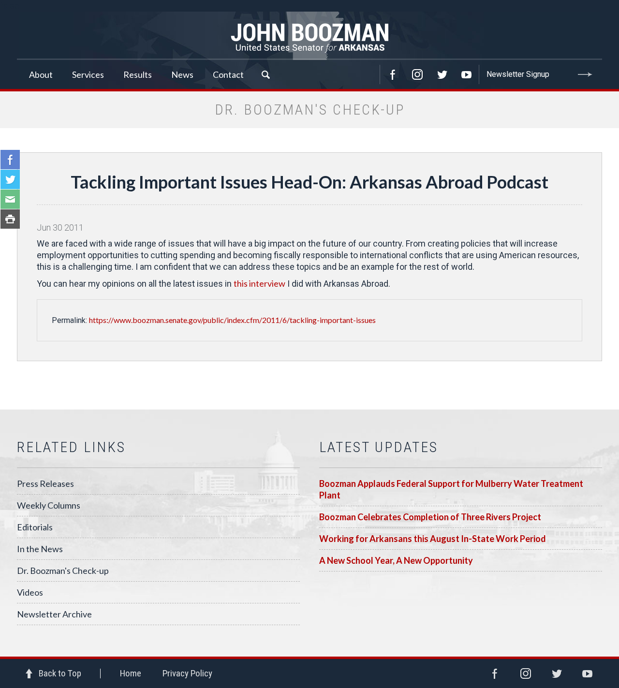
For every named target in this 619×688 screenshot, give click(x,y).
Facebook (393, 74)
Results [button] (137, 74)
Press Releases (45, 483)
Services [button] (88, 74)
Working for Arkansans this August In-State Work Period (432, 538)
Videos (30, 592)
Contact (228, 74)
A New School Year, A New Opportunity (396, 560)
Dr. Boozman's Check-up (63, 570)
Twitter (442, 74)
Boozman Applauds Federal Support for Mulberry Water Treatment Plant (451, 489)
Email (10, 199)
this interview (259, 283)
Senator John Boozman (309, 36)
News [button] (182, 74)
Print (10, 219)
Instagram (417, 74)
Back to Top (60, 673)
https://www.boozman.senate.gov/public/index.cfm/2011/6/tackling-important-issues (232, 319)
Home (130, 673)
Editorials (35, 527)
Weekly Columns (48, 505)
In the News (40, 548)
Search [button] (265, 74)
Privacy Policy (187, 673)
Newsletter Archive (54, 614)
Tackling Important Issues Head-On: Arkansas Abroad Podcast (309, 181)
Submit (585, 74)
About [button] (41, 74)
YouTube (467, 74)
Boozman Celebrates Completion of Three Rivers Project (430, 517)
